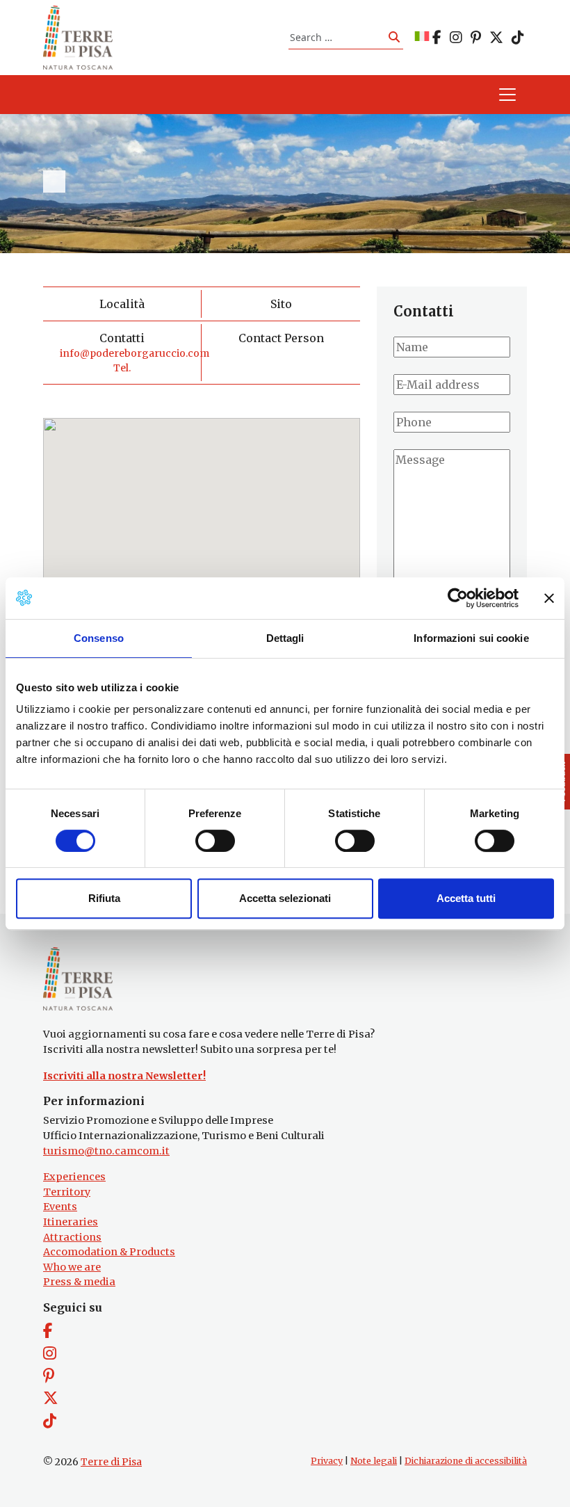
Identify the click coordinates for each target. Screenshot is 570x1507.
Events (60, 1206)
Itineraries (70, 1222)
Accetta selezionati (285, 898)
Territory (66, 1192)
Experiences (74, 1176)
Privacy (327, 1461)
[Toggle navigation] (507, 94)
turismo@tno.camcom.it (106, 1151)
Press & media (79, 1281)
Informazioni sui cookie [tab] (471, 638)
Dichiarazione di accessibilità (466, 1461)
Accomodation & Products (109, 1252)
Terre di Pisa (111, 1462)
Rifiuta (104, 898)
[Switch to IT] (422, 37)
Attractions (72, 1237)
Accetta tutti (466, 898)
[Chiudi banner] (549, 598)
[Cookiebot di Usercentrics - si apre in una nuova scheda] (458, 598)
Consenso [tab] (99, 638)
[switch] (215, 841)
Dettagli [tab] (285, 638)
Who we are (72, 1267)
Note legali (373, 1461)
